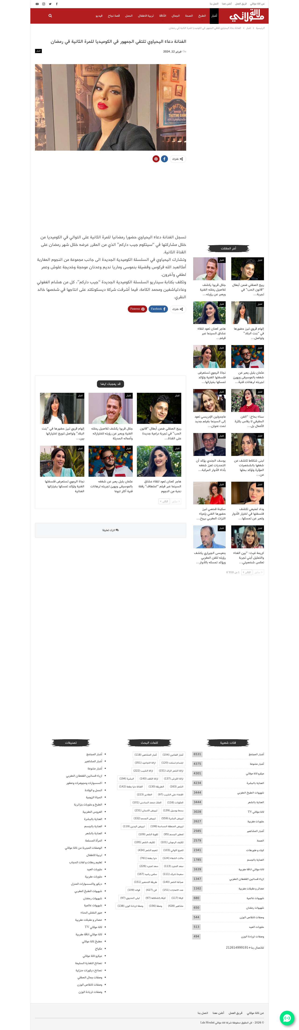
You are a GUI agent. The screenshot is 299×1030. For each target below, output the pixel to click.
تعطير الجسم (173, 834)
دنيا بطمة (148, 858)
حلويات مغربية (256, 821)
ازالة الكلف (149, 779)
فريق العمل (241, 4)
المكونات (175, 803)
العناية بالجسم (255, 860)
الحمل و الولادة (93, 790)
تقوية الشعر (148, 834)
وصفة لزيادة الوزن (130, 906)
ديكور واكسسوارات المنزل (86, 883)
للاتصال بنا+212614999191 (245, 947)
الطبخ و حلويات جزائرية (88, 804)
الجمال (176, 15)
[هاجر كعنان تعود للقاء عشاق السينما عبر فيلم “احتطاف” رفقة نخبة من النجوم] (159, 461)
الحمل (128, 15)
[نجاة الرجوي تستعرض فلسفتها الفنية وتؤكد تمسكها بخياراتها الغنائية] (62, 461)
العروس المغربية (92, 811)
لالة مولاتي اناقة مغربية (251, 869)
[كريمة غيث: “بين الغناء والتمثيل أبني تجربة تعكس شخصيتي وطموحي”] (247, 536)
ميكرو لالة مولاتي (255, 773)
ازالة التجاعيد (145, 763)
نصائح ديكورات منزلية (89, 970)
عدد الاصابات (173, 890)
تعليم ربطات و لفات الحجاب (85, 862)
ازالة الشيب (143, 771)
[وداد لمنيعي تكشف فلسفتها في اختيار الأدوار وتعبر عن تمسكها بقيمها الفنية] (247, 493)
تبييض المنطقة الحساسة (166, 826)
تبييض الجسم (145, 818)
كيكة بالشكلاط (156, 898)
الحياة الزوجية (94, 797)
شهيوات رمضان (255, 908)
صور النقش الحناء (91, 912)
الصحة (189, 15)
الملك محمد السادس (146, 803)
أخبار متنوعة (257, 764)
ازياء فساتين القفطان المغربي (246, 879)
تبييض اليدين (134, 826)
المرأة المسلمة (93, 840)
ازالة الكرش (173, 779)
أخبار (214, 15)
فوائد (134, 890)
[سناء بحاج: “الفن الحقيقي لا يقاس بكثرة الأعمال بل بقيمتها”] (247, 400)
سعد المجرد (173, 866)
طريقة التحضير (145, 882)
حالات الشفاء (173, 858)
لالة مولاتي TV (256, 812)
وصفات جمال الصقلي (90, 977)
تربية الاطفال (146, 15)
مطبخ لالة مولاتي (92, 941)
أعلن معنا (227, 4)
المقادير (144, 795)
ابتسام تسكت (172, 763)
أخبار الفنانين (173, 755)
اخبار (38, 51)
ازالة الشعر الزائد (171, 771)
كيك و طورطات (255, 850)
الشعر (176, 787)
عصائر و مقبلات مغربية (251, 888)
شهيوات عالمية (255, 898)
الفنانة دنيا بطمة (131, 787)
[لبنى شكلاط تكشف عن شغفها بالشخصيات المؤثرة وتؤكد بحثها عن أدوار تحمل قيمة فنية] (247, 444)
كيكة (177, 898)
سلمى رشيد (147, 874)
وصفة (155, 906)
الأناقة (162, 15)
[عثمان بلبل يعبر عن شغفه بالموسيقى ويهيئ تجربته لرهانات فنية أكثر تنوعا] (111, 461)
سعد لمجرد (148, 866)
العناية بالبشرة (255, 783)
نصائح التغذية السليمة (88, 963)
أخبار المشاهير (255, 831)
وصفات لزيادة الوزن (252, 936)
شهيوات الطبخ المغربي (250, 792)
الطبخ (202, 15)
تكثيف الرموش (172, 842)
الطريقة (156, 787)
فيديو (99, 15)
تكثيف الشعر (144, 842)
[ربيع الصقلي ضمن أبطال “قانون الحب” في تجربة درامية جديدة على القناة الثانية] (159, 408)
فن (151, 890)
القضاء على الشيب (170, 795)
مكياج (98, 948)
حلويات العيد (256, 927)
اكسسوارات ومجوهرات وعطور (84, 783)
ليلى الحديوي (130, 898)
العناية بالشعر (256, 802)
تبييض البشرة (172, 818)
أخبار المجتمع (256, 754)
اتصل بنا (214, 4)
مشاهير (175, 906)
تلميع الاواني (173, 850)
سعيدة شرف (173, 874)
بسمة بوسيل (173, 810)
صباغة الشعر (173, 882)
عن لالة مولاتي (257, 4)
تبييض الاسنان (146, 810)
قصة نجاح (114, 15)
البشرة (126, 779)
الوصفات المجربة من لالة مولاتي (83, 847)
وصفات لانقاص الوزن (252, 917)
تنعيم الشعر (147, 850)
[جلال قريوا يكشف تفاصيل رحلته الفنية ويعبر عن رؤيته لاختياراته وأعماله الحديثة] (111, 408)
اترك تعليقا (109, 530)
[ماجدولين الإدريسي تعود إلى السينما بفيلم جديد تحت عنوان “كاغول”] (209, 400)
